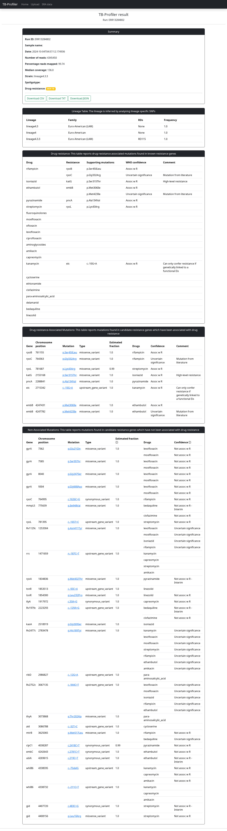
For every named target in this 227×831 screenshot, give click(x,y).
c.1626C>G (74, 499)
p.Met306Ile (69, 405)
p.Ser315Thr (70, 375)
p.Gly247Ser (75, 474)
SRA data (47, 4)
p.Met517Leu (75, 732)
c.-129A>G (73, 608)
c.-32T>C (73, 726)
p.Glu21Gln (74, 448)
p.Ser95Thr (74, 461)
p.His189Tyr (75, 630)
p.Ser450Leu (70, 352)
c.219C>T (73, 758)
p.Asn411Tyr (75, 528)
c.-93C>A (73, 589)
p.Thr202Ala (75, 716)
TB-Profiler (10, 4)
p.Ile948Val (74, 505)
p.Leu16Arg (74, 816)
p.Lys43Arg (69, 368)
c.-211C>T (73, 787)
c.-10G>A (68, 387)
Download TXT (57, 98)
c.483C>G (73, 806)
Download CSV (35, 98)
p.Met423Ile (69, 411)
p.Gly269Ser (75, 624)
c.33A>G (72, 601)
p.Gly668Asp (75, 486)
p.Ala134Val (69, 381)
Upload (35, 4)
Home (24, 4)
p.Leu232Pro (75, 595)
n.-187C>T (73, 553)
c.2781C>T (74, 751)
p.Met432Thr (75, 579)
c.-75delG (73, 768)
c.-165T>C (73, 522)
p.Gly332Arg (70, 358)
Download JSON (79, 98)
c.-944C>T (73, 684)
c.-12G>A (73, 674)
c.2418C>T (74, 745)
